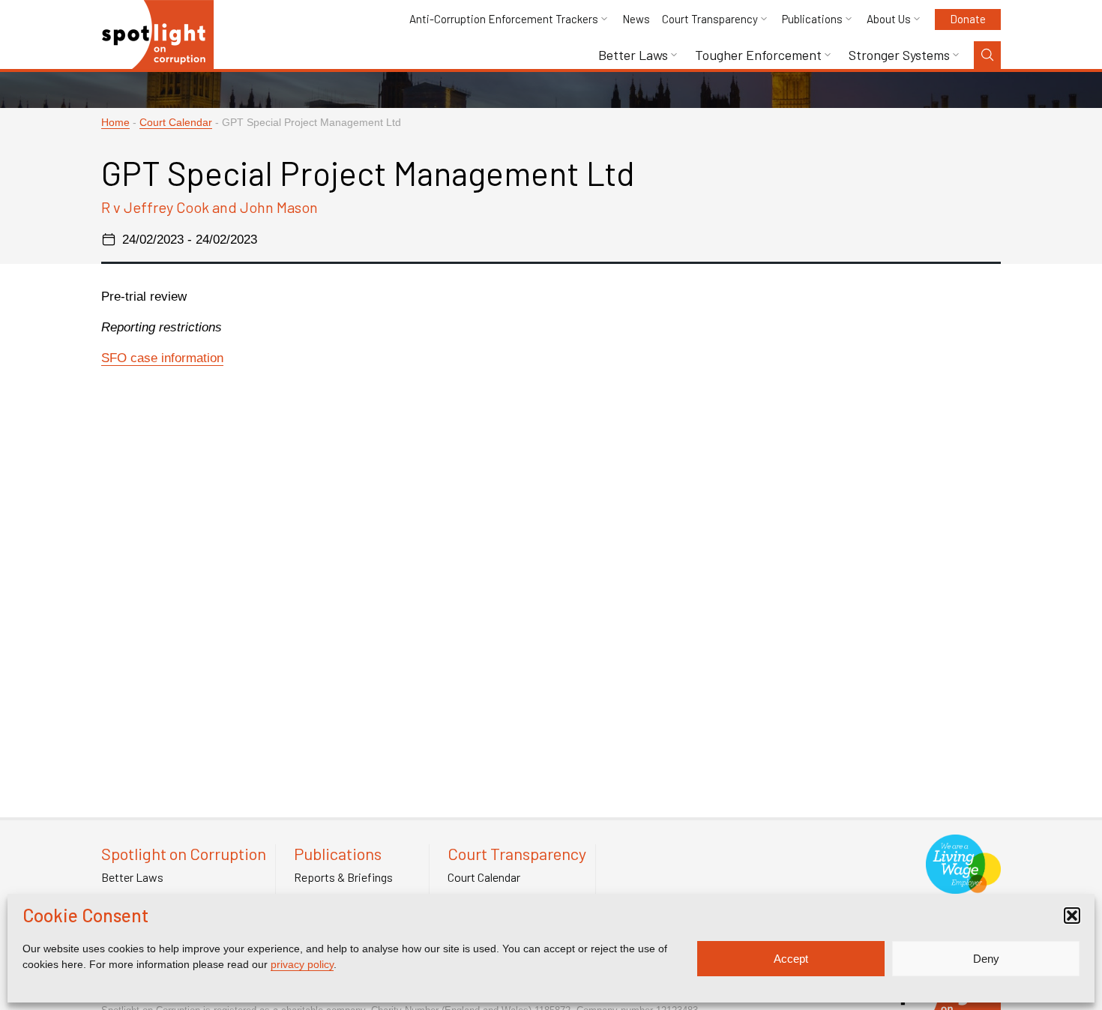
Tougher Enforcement (758, 55)
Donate (968, 18)
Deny (986, 958)
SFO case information (162, 358)
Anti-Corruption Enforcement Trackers (503, 19)
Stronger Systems (899, 55)
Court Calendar (175, 122)
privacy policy (302, 964)
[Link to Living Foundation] (963, 886)
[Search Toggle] (987, 55)
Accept (791, 958)
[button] (1072, 915)
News (636, 19)
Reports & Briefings (343, 877)
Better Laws (633, 55)
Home (115, 122)
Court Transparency (710, 19)
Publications (812, 19)
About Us (889, 19)
